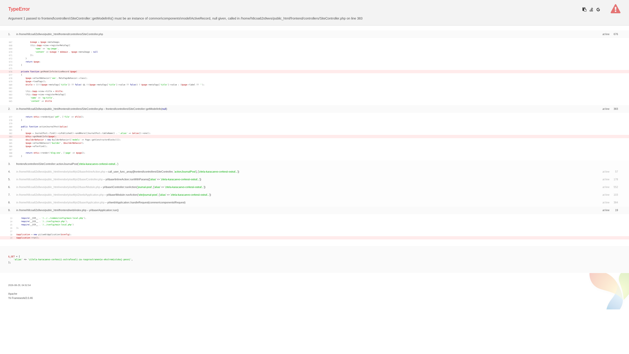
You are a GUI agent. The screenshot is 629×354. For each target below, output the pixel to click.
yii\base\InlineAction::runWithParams (126, 179)
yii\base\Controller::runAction (119, 187)
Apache (12, 293)
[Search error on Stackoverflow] (591, 9)
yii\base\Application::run (103, 210)
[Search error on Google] (598, 9)
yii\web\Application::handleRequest (127, 202)
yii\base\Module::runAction (121, 194)
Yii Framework (16, 298)
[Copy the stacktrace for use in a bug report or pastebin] (584, 9)
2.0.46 (29, 298)
